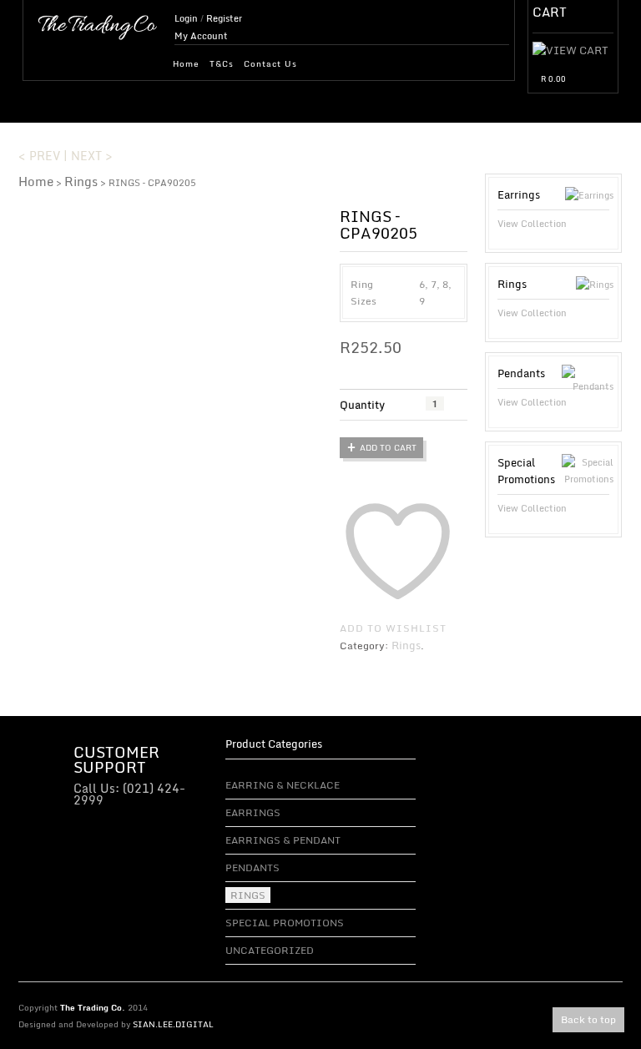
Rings (81, 181)
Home (186, 63)
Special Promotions (284, 922)
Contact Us (270, 63)
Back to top (588, 1019)
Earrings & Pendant (283, 840)
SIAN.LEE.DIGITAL (173, 1024)
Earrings (252, 812)
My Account (201, 35)
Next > (92, 155)
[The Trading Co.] (97, 24)
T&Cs (221, 63)
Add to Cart (388, 447)
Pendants (252, 867)
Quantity (362, 404)
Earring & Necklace (282, 785)
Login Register (208, 18)
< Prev (39, 155)
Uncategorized (269, 950)
